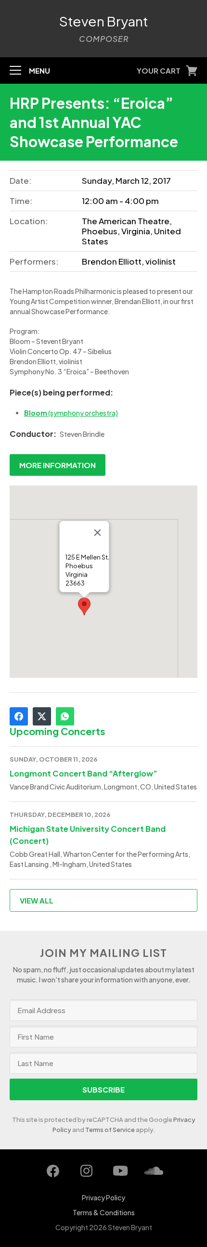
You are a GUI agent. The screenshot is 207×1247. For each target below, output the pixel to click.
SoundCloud (154, 1171)
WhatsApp (65, 716)
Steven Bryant (103, 21)
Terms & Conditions (104, 1212)
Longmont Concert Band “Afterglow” (83, 773)
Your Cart (159, 70)
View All (36, 900)
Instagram (87, 1171)
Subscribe (103, 1089)
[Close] (97, 532)
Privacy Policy (103, 1197)
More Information (57, 465)
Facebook (19, 716)
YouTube (120, 1171)
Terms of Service (110, 1129)
